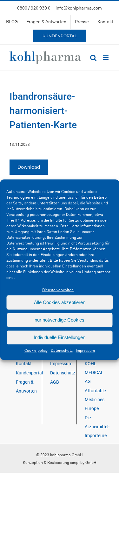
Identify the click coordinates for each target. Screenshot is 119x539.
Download (28, 167)
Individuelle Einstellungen (59, 337)
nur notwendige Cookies (59, 320)
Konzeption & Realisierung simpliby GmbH (59, 463)
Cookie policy (36, 350)
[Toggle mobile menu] (106, 57)
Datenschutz (62, 350)
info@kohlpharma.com (79, 8)
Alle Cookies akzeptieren (59, 302)
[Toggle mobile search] (93, 57)
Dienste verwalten (58, 290)
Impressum (85, 350)
